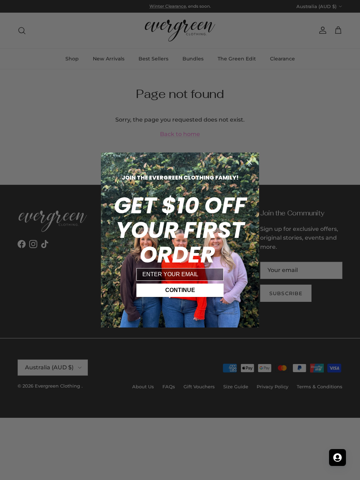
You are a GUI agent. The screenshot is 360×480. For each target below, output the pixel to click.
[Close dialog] (249, 162)
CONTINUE (180, 290)
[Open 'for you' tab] (337, 457)
